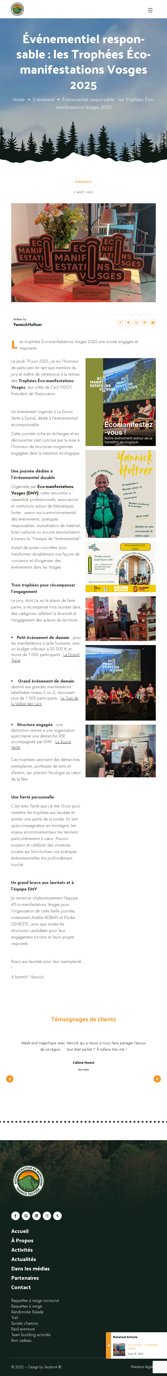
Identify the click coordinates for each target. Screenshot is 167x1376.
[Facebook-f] (15, 1216)
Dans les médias (30, 1268)
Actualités (23, 1259)
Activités (22, 1249)
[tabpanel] (83, 1075)
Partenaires (25, 1277)
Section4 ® (52, 1367)
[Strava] (57, 1216)
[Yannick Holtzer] (28, 9)
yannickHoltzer (27, 325)
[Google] (26, 1216)
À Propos (22, 1240)
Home (19, 99)
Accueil (20, 1231)
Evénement (43, 99)
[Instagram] (47, 1216)
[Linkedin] (36, 1216)
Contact (21, 1287)
